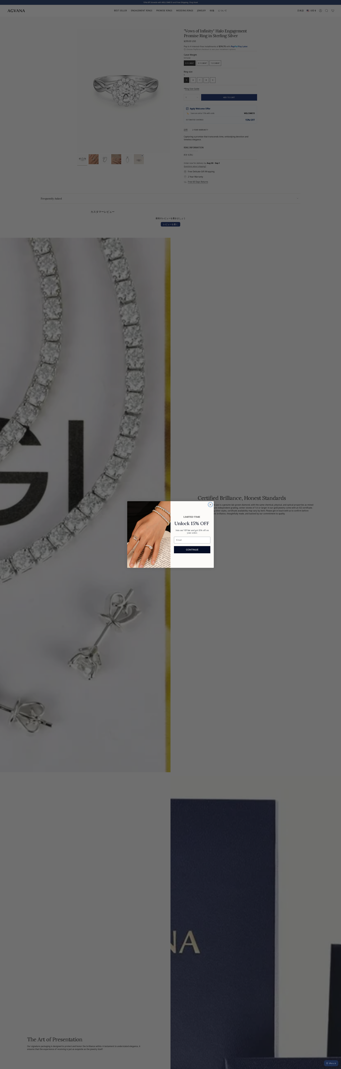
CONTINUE (192, 549)
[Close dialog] (210, 504)
